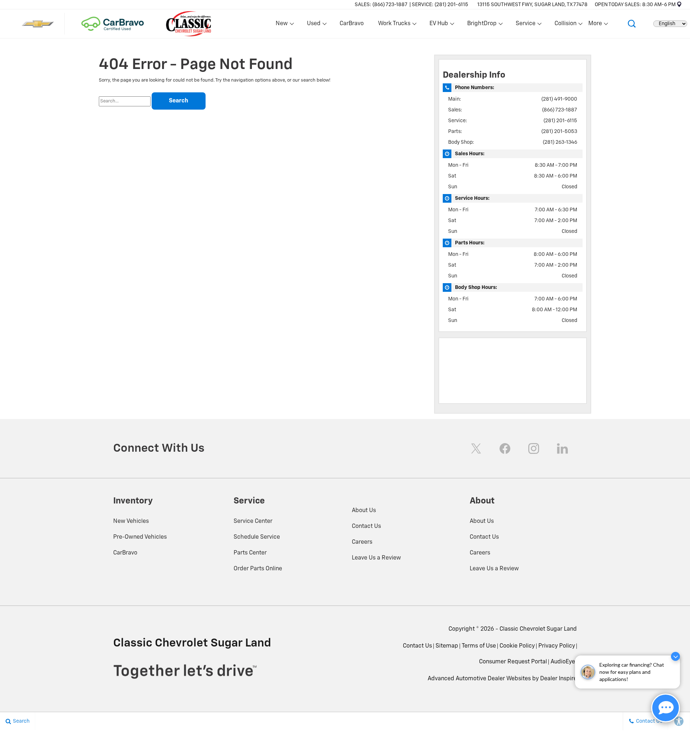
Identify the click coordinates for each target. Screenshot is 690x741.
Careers (362, 542)
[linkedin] (562, 448)
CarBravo (352, 24)
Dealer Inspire (558, 679)
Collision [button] (565, 25)
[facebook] (505, 448)
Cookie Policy (517, 646)
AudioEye (563, 662)
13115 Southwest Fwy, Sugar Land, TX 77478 (532, 4)
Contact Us (366, 526)
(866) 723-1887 (559, 109)
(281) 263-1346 (560, 142)
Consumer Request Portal (513, 662)
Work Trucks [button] (394, 25)
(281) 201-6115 (560, 120)
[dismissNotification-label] (675, 656)
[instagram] (534, 448)
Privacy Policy (556, 646)
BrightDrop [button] (482, 25)
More (595, 25)
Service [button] (525, 25)
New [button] (282, 25)
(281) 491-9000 (559, 99)
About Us (364, 511)
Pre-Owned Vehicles (140, 537)
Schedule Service (257, 537)
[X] (476, 448)
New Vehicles (131, 521)
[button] (631, 23)
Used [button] (314, 25)
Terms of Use (479, 646)
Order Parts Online (258, 569)
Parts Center (250, 553)
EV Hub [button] (438, 25)
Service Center (253, 521)
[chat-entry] (665, 708)
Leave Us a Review (376, 558)
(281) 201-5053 (559, 131)
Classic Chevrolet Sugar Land (538, 629)
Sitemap (447, 646)
